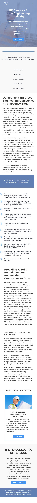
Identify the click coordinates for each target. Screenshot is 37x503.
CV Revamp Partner (24, 492)
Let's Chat (18, 40)
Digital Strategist (11, 492)
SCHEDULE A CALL (18, 482)
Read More (19, 436)
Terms (29, 495)
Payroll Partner (11, 495)
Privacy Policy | (22, 495)
